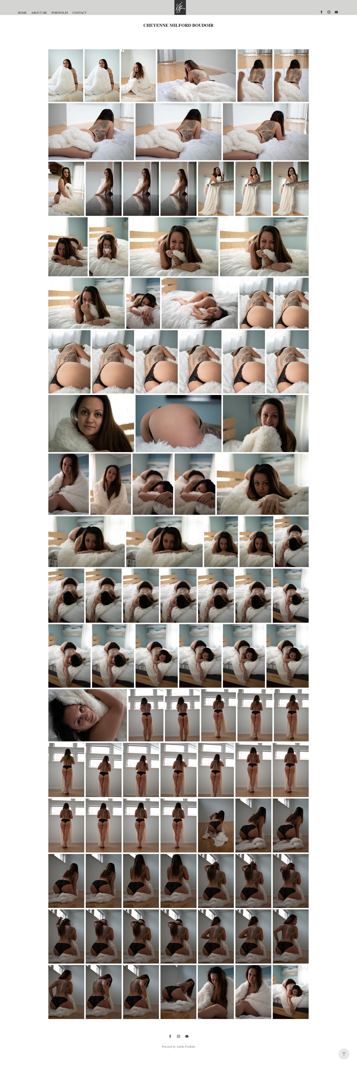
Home (22, 13)
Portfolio (60, 13)
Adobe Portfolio (185, 1046)
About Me (39, 13)
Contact (80, 13)
